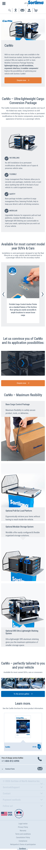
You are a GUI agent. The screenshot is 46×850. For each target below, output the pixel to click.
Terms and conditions (23, 834)
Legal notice (23, 824)
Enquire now (21, 80)
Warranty (23, 831)
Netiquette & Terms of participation (23, 844)
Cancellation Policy (23, 837)
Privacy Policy (23, 827)
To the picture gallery (21, 694)
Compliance (23, 841)
